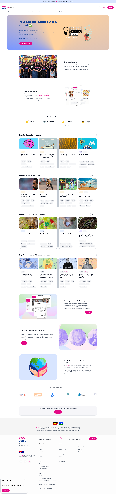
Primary (17, 12)
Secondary (23, 12)
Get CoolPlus (42, 473)
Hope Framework (43, 468)
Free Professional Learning (45, 478)
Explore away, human (25, 43)
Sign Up (110, 7)
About (54, 12)
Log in (56, 1)
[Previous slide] (2, 32)
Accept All (5, 490)
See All (92, 135)
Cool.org (31, 94)
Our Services (61, 451)
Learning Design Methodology (46, 488)
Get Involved (47, 12)
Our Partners (62, 447)
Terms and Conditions (44, 466)
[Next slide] (114, 32)
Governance (41, 459)
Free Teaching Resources (44, 476)
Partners (41, 454)
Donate (93, 438)
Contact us (63, 438)
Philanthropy (61, 454)
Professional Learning (31, 12)
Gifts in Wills (62, 459)
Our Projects (40, 12)
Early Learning (11, 12)
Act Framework (42, 471)
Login (104, 7)
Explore (88, 312)
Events (60, 12)
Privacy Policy (42, 463)
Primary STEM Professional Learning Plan (47, 485)
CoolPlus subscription (44, 95)
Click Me (58, 412)
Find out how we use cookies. (12, 487)
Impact (40, 449)
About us (41, 447)
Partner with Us (62, 449)
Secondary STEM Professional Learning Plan (48, 481)
